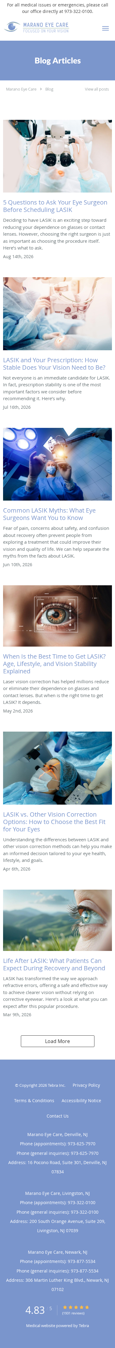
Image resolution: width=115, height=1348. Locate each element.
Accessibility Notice (81, 1100)
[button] (105, 28)
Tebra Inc (56, 1085)
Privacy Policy (86, 1085)
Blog (49, 89)
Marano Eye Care (21, 89)
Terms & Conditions (34, 1100)
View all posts (97, 89)
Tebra (84, 1325)
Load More (57, 1041)
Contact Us (58, 1116)
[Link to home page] (47, 27)
